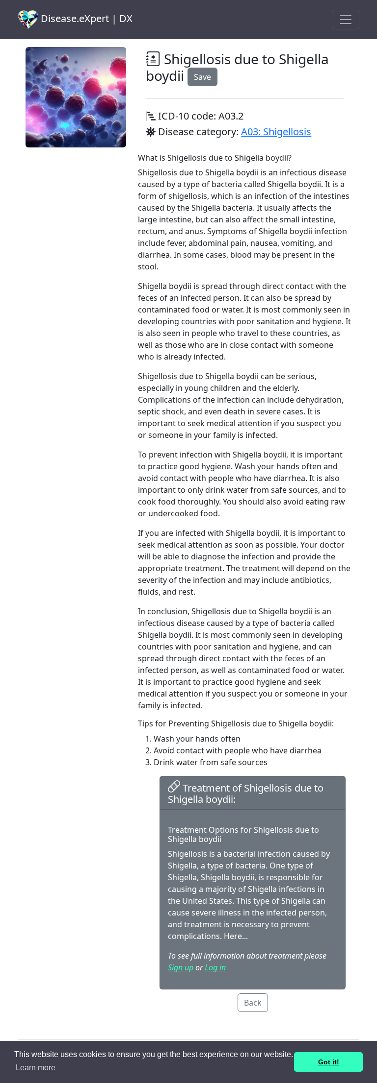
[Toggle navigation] (345, 19)
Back (253, 1002)
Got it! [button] (328, 1062)
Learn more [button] (35, 1067)
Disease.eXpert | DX (85, 18)
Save (202, 77)
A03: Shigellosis (276, 131)
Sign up (180, 967)
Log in (215, 967)
